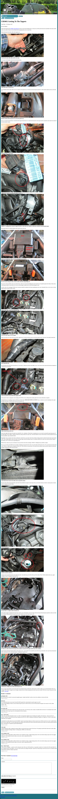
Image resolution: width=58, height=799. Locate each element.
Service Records (6, 795)
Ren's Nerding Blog (13, 795)
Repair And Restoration (9, 18)
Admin (1, 795)
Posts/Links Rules (14, 755)
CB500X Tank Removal (14, 28)
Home (3, 18)
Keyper (1, 797)
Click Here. (6, 691)
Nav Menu (5, 16)
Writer (4, 797)
